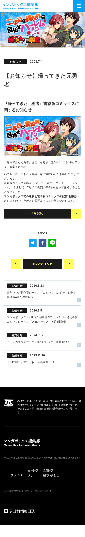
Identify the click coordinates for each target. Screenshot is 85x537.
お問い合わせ (50, 475)
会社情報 (33, 470)
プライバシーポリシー (25, 475)
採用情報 (48, 470)
